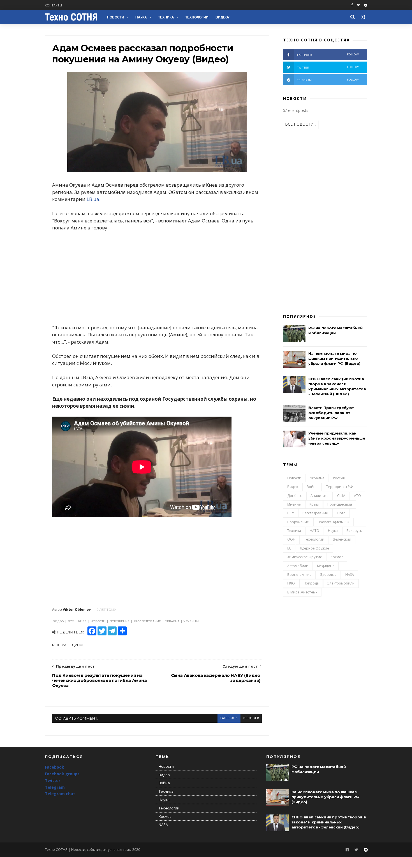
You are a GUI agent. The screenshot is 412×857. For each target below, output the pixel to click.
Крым (314, 504)
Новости (115, 17)
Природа (311, 583)
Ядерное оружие (314, 548)
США (341, 495)
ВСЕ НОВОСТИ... (300, 124)
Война (312, 486)
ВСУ (290, 513)
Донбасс (294, 495)
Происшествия (339, 504)
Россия (339, 478)
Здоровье (328, 574)
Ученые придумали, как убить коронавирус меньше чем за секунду (336, 438)
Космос (337, 557)
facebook (229, 718)
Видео (222, 17)
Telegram (55, 787)
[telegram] (365, 5)
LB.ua (93, 199)
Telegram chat (60, 793)
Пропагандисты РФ (333, 522)
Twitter (52, 780)
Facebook (54, 767)
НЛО (291, 583)
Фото (341, 513)
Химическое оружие (304, 557)
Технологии (197, 17)
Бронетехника (299, 574)
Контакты (53, 5)
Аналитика (319, 495)
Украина (317, 478)
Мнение (294, 504)
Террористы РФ (339, 486)
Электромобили (341, 583)
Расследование (315, 513)
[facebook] (352, 5)
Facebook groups (62, 773)
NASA (349, 574)
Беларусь (354, 530)
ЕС (289, 548)
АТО (357, 495)
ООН (291, 539)
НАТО (314, 530)
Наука (141, 17)
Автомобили (297, 565)
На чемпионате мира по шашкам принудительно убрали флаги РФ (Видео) (334, 358)
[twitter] (358, 5)
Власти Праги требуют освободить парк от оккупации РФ (331, 412)
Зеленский (342, 539)
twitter (328, 67)
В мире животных (302, 592)
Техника (166, 17)
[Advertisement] (157, 277)
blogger (251, 718)
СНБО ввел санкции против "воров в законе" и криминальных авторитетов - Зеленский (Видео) (328, 822)
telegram (328, 80)
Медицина (325, 565)
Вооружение (298, 522)
